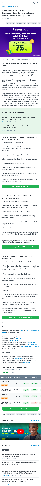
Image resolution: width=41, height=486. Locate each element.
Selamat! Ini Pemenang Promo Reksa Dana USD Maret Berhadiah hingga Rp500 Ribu (19, 118)
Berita (4, 7)
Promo (10, 7)
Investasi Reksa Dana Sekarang (20, 409)
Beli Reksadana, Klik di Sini (20, 186)
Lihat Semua (35, 420)
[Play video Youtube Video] (20, 431)
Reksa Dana (5, 372)
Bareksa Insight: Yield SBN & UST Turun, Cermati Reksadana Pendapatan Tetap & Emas (18, 480)
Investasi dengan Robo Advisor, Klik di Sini (20, 247)
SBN (13, 372)
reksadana (27, 362)
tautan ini (21, 337)
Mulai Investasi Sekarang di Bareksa (20, 317)
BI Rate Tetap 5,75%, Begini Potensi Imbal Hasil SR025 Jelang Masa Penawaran (19, 463)
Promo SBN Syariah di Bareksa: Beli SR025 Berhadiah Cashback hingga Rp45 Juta (19, 126)
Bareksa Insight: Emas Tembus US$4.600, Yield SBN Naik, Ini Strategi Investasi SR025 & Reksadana (19, 472)
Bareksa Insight (6, 475)
